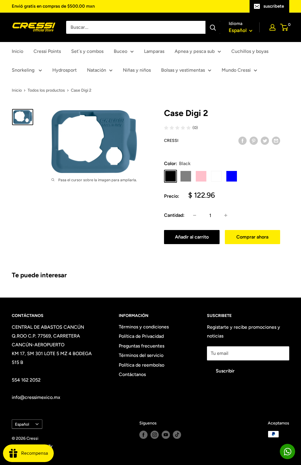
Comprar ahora (252, 237)
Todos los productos (46, 90)
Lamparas (154, 51)
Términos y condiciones (144, 327)
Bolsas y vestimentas (183, 70)
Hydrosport (64, 70)
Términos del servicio (141, 355)
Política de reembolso (141, 365)
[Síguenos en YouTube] (166, 435)
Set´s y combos (87, 51)
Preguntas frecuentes (141, 346)
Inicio (17, 51)
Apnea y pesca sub (195, 51)
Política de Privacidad (141, 336)
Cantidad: (174, 215)
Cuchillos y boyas (249, 51)
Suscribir (225, 371)
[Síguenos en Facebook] (143, 435)
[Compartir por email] (276, 140)
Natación (96, 70)
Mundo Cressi (236, 70)
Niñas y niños (137, 70)
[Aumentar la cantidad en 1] (226, 215)
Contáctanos (132, 374)
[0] (284, 27)
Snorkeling (24, 70)
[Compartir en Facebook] (242, 140)
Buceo (120, 51)
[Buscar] (212, 27)
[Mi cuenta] (272, 27)
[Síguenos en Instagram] (154, 435)
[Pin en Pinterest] (254, 140)
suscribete (273, 6)
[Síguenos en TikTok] (177, 435)
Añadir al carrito (192, 237)
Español (22, 424)
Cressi (171, 140)
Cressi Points (47, 51)
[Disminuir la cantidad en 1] (194, 215)
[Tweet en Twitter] (265, 140)
